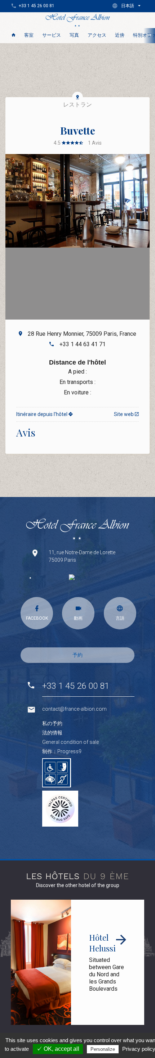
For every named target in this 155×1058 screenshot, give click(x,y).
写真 (74, 35)
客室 (29, 35)
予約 (77, 655)
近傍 (119, 35)
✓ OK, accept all (57, 1049)
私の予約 (52, 723)
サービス (51, 35)
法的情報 (52, 733)
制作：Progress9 (61, 751)
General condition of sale (70, 742)
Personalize (102, 1049)
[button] (128, 5)
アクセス (97, 35)
